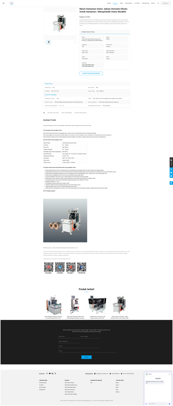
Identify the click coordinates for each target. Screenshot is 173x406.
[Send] (170, 403)
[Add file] (146, 403)
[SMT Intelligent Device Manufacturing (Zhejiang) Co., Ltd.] (10, 3)
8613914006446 (115, 373)
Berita (153, 3)
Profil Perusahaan (42, 382)
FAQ (91, 382)
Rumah (109, 3)
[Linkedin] (52, 374)
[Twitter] (55, 374)
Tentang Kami (128, 3)
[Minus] (169, 374)
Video (121, 3)
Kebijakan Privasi (109, 400)
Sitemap (117, 391)
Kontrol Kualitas (42, 387)
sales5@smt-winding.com (102, 373)
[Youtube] (50, 374)
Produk (115, 3)
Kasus (117, 389)
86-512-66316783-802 (128, 373)
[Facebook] (47, 374)
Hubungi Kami (145, 3)
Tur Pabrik (137, 3)
